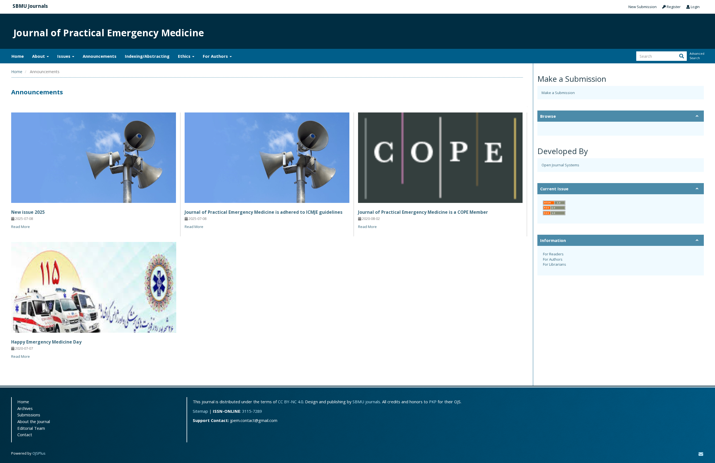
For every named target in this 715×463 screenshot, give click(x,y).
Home (17, 56)
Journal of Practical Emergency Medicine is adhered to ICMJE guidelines (263, 212)
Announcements (99, 56)
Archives (25, 408)
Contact (24, 434)
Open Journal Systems (560, 164)
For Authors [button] (216, 56)
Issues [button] (64, 56)
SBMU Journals (30, 6)
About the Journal (33, 421)
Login (695, 6)
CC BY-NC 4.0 (290, 401)
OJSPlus (39, 453)
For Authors (553, 259)
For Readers (553, 253)
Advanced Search (697, 55)
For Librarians (554, 264)
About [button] (39, 56)
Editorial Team (31, 428)
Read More (20, 226)
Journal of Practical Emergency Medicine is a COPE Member (423, 212)
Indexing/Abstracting (147, 56)
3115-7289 (252, 411)
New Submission (642, 6)
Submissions (28, 415)
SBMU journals (366, 401)
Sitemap (200, 411)
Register (673, 6)
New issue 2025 (28, 212)
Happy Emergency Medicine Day (46, 342)
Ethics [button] (185, 56)
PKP (433, 401)
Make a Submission (558, 92)
